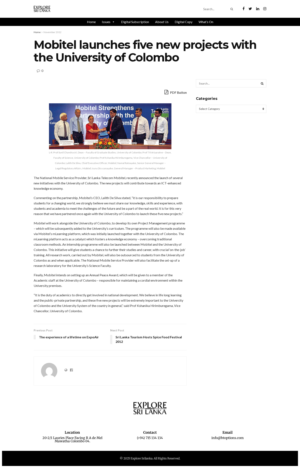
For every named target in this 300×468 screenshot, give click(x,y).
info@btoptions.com (227, 438)
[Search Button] (232, 9)
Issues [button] (106, 22)
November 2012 (52, 32)
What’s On (206, 22)
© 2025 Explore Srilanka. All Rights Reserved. (150, 458)
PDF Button (178, 92)
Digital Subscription (135, 22)
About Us (162, 22)
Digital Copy (183, 22)
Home (91, 22)
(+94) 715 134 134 (150, 438)
